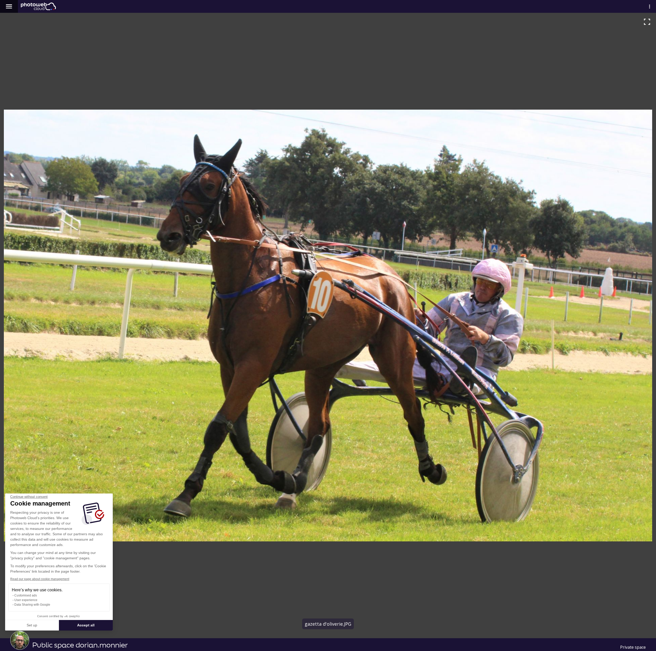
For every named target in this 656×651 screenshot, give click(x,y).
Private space (633, 647)
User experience (25, 600)
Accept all (86, 625)
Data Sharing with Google (32, 604)
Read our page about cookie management (39, 579)
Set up (32, 625)
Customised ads (25, 595)
